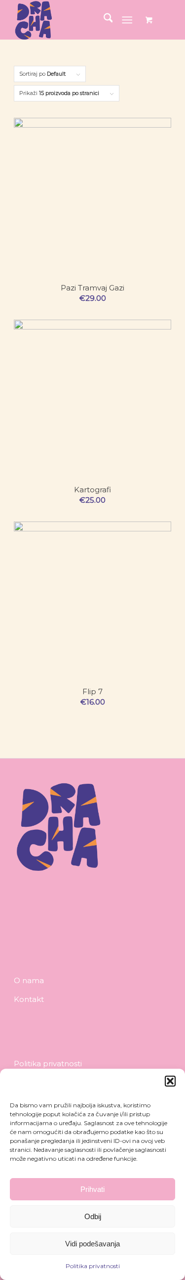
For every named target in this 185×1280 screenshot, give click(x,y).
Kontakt (29, 999)
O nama (29, 980)
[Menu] (127, 20)
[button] (170, 1081)
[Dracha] (77, 20)
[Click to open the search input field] (103, 20)
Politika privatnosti (93, 1266)
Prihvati (92, 1189)
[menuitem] (103, 20)
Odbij (92, 1216)
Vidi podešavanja (92, 1243)
